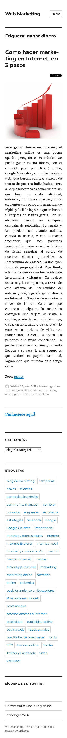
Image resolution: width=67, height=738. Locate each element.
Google (50, 520)
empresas (31, 512)
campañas (46, 481)
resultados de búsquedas (25, 637)
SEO (10, 645)
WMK (13, 386)
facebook (34, 520)
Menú (56, 13)
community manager (23, 504)
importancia (44, 528)
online (11, 582)
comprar (49, 504)
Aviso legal (33, 727)
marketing (48, 567)
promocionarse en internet (27, 614)
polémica (27, 582)
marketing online (20, 575)
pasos (17, 394)
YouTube (13, 661)
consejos (13, 512)
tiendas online (28, 645)
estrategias (15, 520)
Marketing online (49, 386)
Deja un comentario (36, 394)
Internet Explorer (19, 543)
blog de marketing (21, 481)
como (12, 390)
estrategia (50, 512)
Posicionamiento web (23, 598)
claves (11, 489)
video (43, 653)
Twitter (48, 645)
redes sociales (38, 629)
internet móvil (47, 543)
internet (38, 390)
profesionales (16, 606)
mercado (43, 575)
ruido (53, 637)
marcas (41, 559)
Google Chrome (18, 528)
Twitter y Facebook (21, 653)
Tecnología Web (17, 715)
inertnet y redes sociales (25, 536)
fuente (19, 376)
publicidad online (40, 622)
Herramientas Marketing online (28, 706)
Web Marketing (22, 13)
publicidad (15, 622)
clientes (26, 489)
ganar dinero (24, 390)
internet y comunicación (25, 551)
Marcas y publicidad (21, 567)
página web (15, 629)
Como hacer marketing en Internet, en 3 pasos (32, 58)
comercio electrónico (22, 496)
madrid (53, 551)
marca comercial (19, 559)
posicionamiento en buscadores (31, 590)
